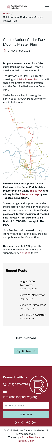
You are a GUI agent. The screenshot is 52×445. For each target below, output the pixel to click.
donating (25, 253)
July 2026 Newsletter (32, 295)
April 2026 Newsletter (32, 315)
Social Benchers (30, 437)
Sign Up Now (24, 351)
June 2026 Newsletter (33, 305)
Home (6, 13)
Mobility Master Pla (26, 79)
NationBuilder (26, 440)
